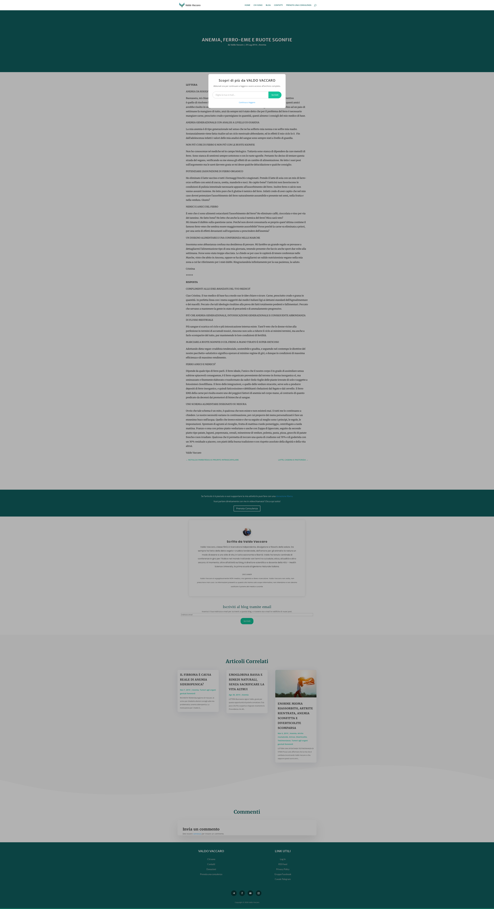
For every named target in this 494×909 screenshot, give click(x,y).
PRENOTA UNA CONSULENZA (298, 5)
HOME (247, 5)
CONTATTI (278, 5)
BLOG (268, 5)
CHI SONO (258, 5)
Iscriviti (275, 94)
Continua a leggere (247, 102)
